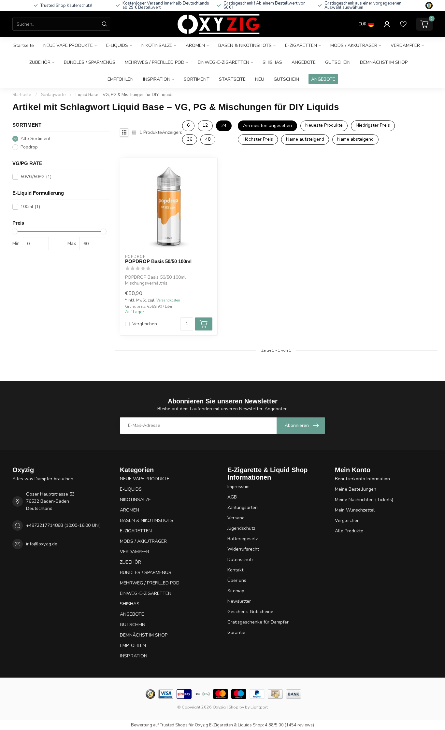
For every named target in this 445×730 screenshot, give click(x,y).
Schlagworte (53, 95)
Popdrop (29, 147)
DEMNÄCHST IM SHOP (384, 62)
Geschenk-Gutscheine (250, 612)
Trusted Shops (174, 725)
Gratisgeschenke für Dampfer (258, 622)
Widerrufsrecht (243, 549)
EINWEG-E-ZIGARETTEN (223, 62)
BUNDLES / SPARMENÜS (89, 62)
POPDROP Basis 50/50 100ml (158, 261)
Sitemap (235, 591)
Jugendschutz (241, 528)
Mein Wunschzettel (355, 510)
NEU (259, 79)
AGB (232, 497)
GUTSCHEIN (338, 62)
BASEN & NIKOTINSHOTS (245, 45)
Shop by (236, 707)
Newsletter (239, 601)
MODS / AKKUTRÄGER (353, 45)
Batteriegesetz (242, 539)
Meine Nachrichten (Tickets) (364, 500)
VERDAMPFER (405, 45)
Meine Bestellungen (355, 489)
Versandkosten (168, 300)
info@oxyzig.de (41, 544)
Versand (236, 518)
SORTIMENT (196, 79)
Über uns (236, 580)
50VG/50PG (36, 176)
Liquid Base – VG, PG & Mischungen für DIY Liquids (125, 95)
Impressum (238, 487)
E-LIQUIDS (117, 45)
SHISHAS (272, 62)
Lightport (259, 707)
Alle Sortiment (35, 138)
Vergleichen (144, 323)
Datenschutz (240, 559)
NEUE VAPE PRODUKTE (68, 45)
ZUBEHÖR (39, 62)
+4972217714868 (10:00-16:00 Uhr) (63, 525)
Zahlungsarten (242, 507)
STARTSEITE (232, 79)
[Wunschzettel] (403, 24)
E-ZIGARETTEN (301, 45)
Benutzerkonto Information (362, 479)
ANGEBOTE (304, 62)
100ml (30, 206)
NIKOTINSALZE (156, 45)
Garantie (236, 632)
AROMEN (195, 45)
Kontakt (235, 570)
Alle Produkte (349, 531)
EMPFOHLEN (121, 79)
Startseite (23, 45)
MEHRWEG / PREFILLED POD (154, 62)
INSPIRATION (156, 79)
